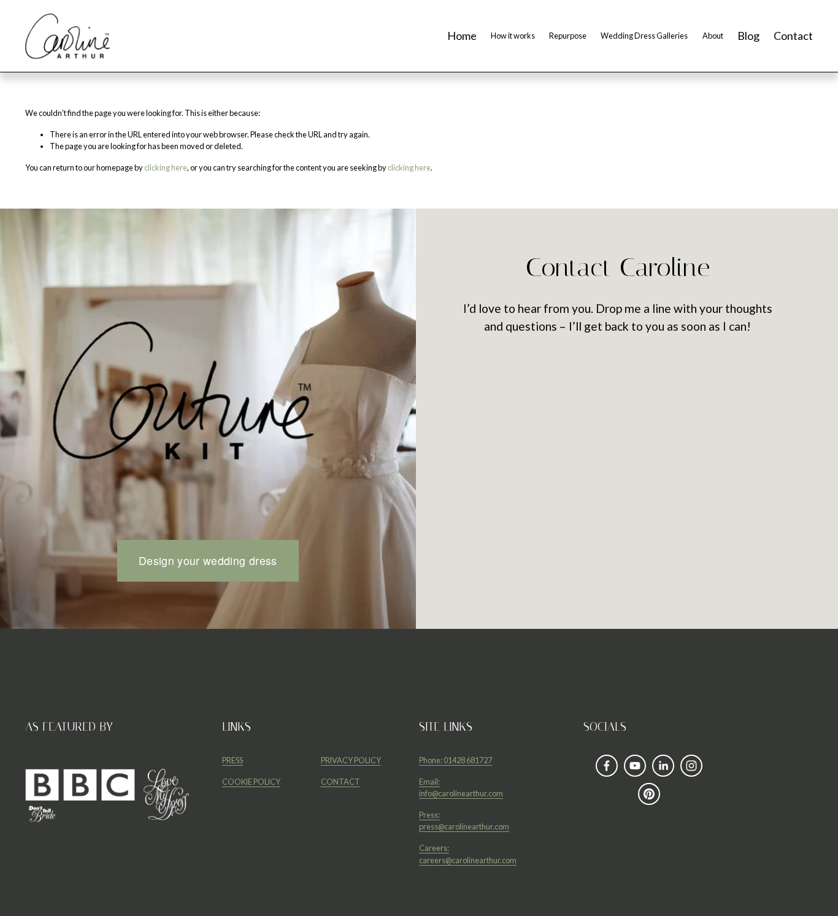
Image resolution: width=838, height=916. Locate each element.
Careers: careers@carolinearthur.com (468, 853)
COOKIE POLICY (251, 782)
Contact (793, 36)
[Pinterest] (649, 794)
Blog (748, 36)
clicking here (165, 167)
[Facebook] (607, 766)
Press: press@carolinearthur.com (464, 820)
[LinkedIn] (663, 766)
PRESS (232, 760)
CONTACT (340, 782)
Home (462, 36)
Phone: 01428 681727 (455, 760)
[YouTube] (635, 766)
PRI (326, 760)
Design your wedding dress (208, 560)
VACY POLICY (356, 760)
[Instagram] (691, 766)
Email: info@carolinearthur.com (461, 787)
